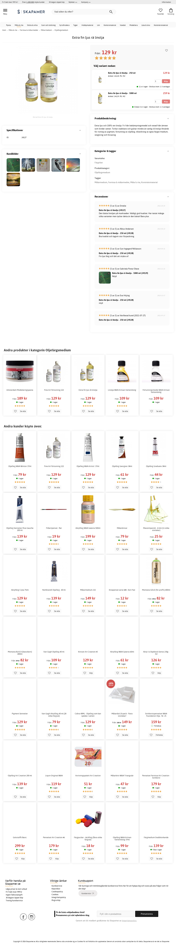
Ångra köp (56, 900)
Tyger (75, 25)
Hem (4, 30)
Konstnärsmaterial (161, 25)
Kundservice (57, 886)
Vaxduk (123, 25)
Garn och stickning (48, 25)
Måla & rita (19, 25)
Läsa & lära (145, 25)
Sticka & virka (32, 25)
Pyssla (8, 25)
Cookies (55, 894)
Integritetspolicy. (129, 920)
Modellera (134, 25)
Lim (98, 25)
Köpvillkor (56, 888)
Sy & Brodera (64, 25)
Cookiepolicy (57, 891)
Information (166, 2)
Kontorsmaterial (110, 25)
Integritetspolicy (59, 897)
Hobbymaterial (87, 25)
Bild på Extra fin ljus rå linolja (43, 117)
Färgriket (99, 162)
